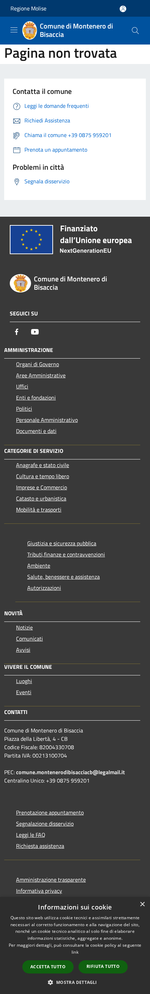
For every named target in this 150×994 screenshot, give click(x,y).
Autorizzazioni (44, 588)
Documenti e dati (36, 431)
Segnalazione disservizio (45, 823)
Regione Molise (28, 8)
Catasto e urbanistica (41, 498)
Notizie (24, 627)
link (75, 952)
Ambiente (38, 565)
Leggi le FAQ (30, 835)
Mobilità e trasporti (38, 509)
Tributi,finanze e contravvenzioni (66, 554)
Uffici (22, 386)
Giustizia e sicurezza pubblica (61, 543)
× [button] (142, 904)
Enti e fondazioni (36, 397)
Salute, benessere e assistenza (63, 576)
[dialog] (75, 945)
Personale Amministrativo (47, 420)
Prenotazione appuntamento (50, 812)
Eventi (23, 692)
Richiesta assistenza (40, 846)
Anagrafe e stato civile (42, 465)
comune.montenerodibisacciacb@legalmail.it (70, 772)
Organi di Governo (37, 364)
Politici (24, 408)
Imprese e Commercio (41, 487)
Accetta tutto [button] (48, 967)
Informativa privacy (39, 891)
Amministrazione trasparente (51, 879)
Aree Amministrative (41, 375)
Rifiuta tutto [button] (103, 966)
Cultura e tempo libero (42, 476)
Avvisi (23, 650)
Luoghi (24, 681)
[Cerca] (135, 30)
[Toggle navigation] (14, 30)
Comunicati (29, 638)
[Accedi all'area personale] (123, 9)
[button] (75, 982)
